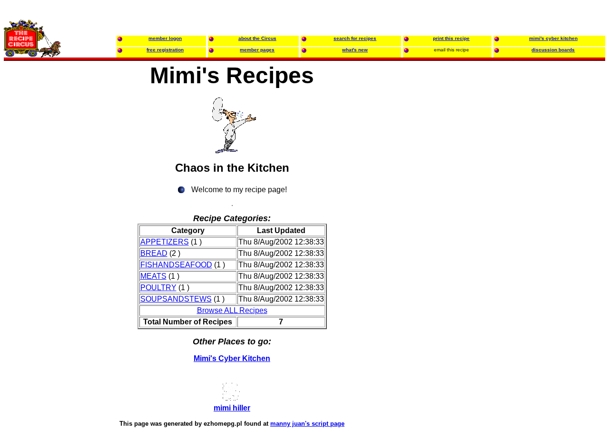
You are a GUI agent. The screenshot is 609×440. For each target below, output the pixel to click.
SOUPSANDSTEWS (176, 299)
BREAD (153, 253)
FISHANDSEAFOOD (176, 265)
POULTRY (158, 288)
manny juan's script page (307, 423)
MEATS (153, 276)
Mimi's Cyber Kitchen (232, 358)
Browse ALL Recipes (232, 310)
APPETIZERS (164, 242)
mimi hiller (232, 408)
